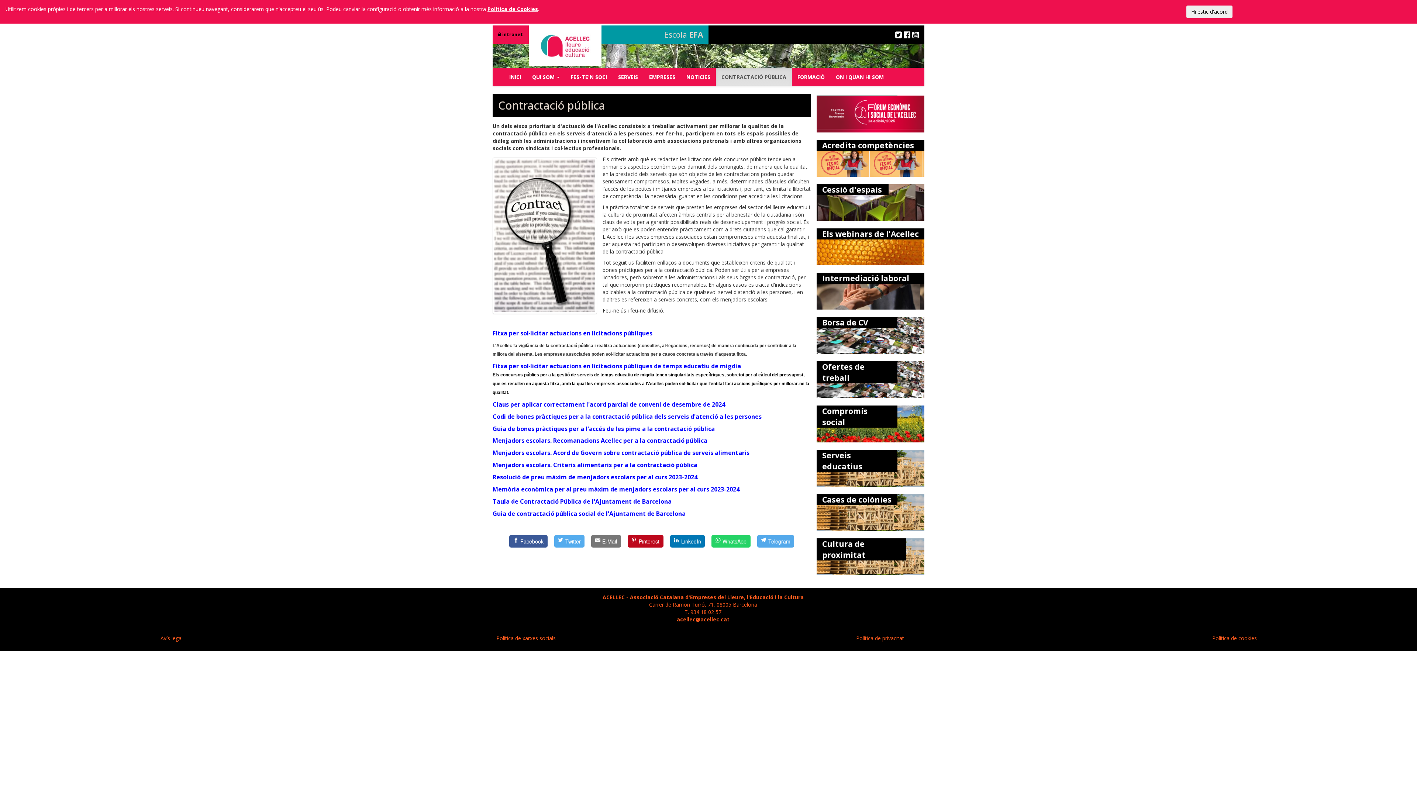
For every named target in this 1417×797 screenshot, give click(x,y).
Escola (683, 35)
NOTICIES (698, 76)
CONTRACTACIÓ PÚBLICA (753, 76)
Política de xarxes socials (526, 638)
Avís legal (172, 638)
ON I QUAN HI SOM (860, 76)
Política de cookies (1234, 638)
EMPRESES (662, 76)
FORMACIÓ (811, 76)
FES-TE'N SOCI (589, 76)
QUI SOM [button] (544, 76)
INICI (515, 76)
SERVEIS (628, 76)
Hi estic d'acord (1209, 11)
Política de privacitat (880, 638)
